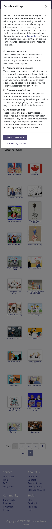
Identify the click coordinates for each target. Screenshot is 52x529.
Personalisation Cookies (20, 67)
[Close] (46, 6)
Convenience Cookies (18, 90)
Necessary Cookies (17, 51)
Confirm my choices (16, 143)
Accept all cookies (15, 137)
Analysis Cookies (16, 109)
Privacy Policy (33, 36)
